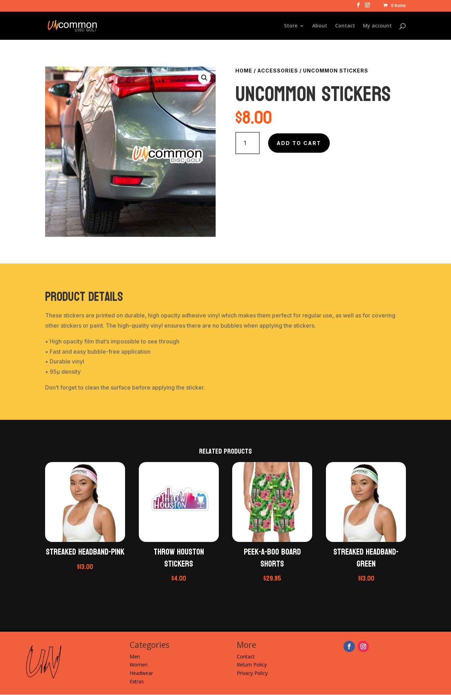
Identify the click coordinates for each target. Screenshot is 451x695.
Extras (137, 681)
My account (377, 26)
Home (243, 71)
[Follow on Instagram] (363, 646)
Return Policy (252, 664)
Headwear (141, 673)
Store (290, 26)
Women (139, 664)
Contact (345, 26)
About (319, 26)
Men (135, 656)
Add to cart (299, 143)
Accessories (277, 71)
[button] (204, 77)
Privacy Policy (252, 673)
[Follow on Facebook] (349, 646)
